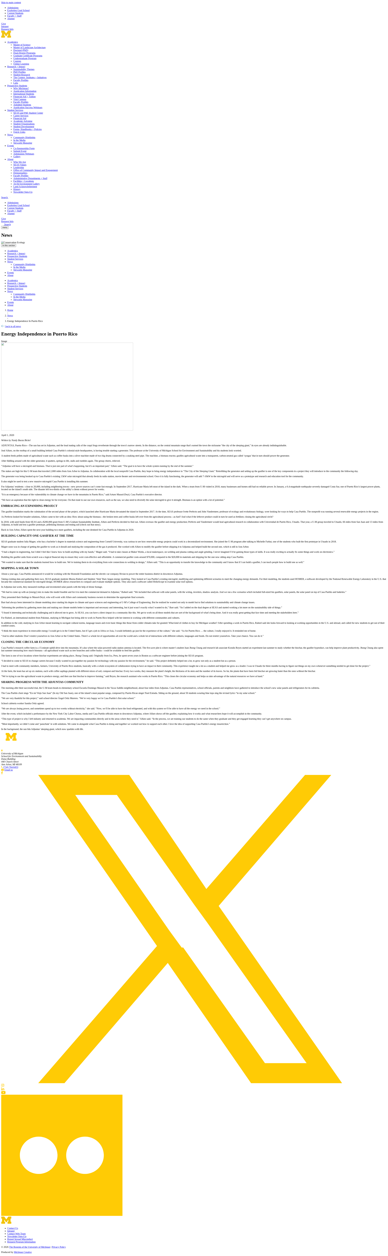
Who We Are (19, 162)
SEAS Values (19, 164)
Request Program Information (21, 1242)
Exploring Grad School (18, 10)
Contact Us (12, 1228)
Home (10, 310)
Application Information (24, 91)
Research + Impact (16, 66)
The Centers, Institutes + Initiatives (30, 77)
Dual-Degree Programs (24, 53)
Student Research (21, 74)
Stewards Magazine (22, 143)
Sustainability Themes (23, 69)
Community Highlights (24, 137)
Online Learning (21, 64)
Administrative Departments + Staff (30, 178)
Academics (12, 42)
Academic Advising (22, 121)
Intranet (4, 26)
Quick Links (19, 132)
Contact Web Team (16, 1233)
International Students (23, 94)
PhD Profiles (19, 72)
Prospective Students (17, 85)
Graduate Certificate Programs (27, 55)
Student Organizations (24, 124)
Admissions (12, 7)
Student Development (23, 126)
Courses (17, 61)
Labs (15, 83)
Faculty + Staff (14, 16)
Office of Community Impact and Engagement (35, 170)
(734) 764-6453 (10, 767)
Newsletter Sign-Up (22, 192)
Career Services (20, 115)
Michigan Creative (23, 1252)
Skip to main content (11, 2)
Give (3, 23)
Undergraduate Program (24, 58)
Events (10, 145)
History (16, 189)
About (10, 159)
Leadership (18, 167)
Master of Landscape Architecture (29, 47)
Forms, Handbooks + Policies (27, 129)
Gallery (16, 156)
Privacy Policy (59, 1247)
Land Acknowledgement (25, 186)
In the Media (19, 140)
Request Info (7, 29)
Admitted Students (22, 104)
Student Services (15, 110)
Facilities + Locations (23, 181)
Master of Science (21, 44)
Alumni (11, 18)
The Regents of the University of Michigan (29, 1247)
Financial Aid (19, 118)
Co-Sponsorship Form (24, 148)
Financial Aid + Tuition (24, 96)
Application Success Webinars (27, 107)
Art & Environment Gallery (26, 184)
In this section (8, 245)
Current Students (15, 13)
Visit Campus (19, 99)
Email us (8, 770)
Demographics (20, 173)
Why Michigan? (21, 88)
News (10, 134)
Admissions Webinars (23, 154)
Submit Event (19, 151)
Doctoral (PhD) (20, 50)
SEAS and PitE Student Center (28, 113)
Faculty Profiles (20, 80)
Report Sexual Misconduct (20, 1239)
